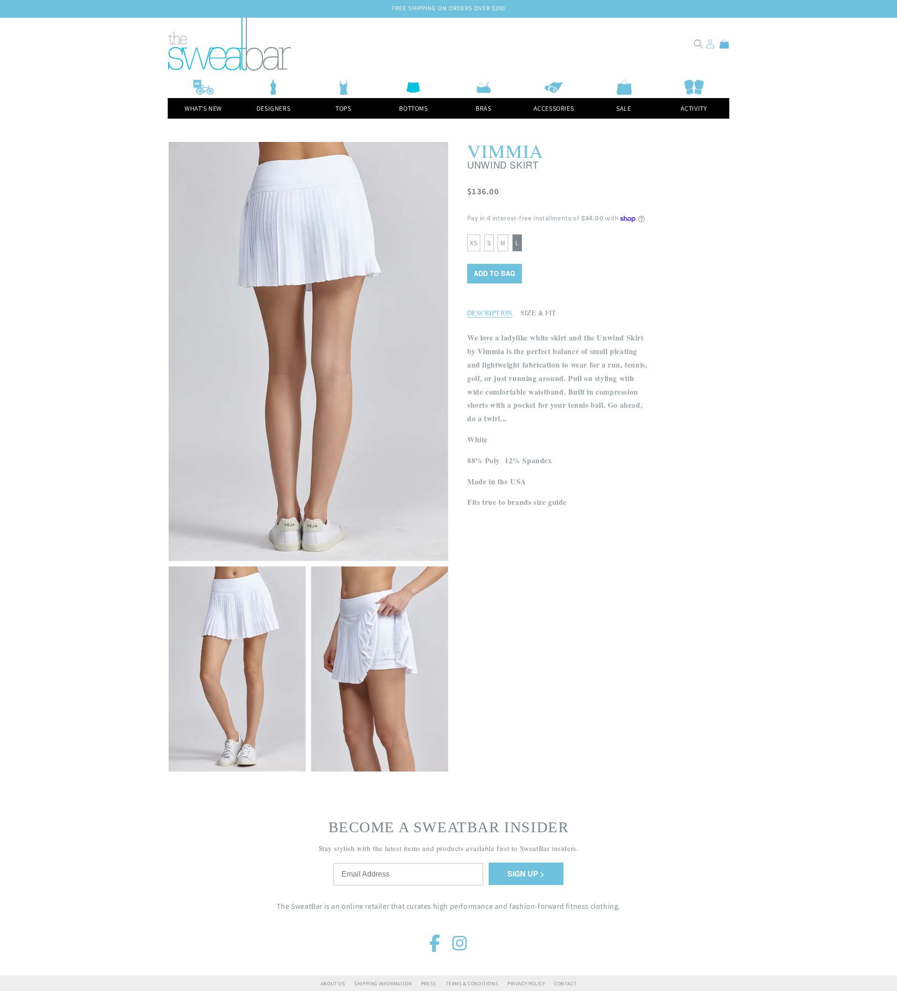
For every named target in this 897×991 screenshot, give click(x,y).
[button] (698, 44)
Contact (565, 983)
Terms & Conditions (472, 983)
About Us (332, 983)
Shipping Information (383, 983)
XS (473, 243)
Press (428, 983)
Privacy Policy (526, 983)
